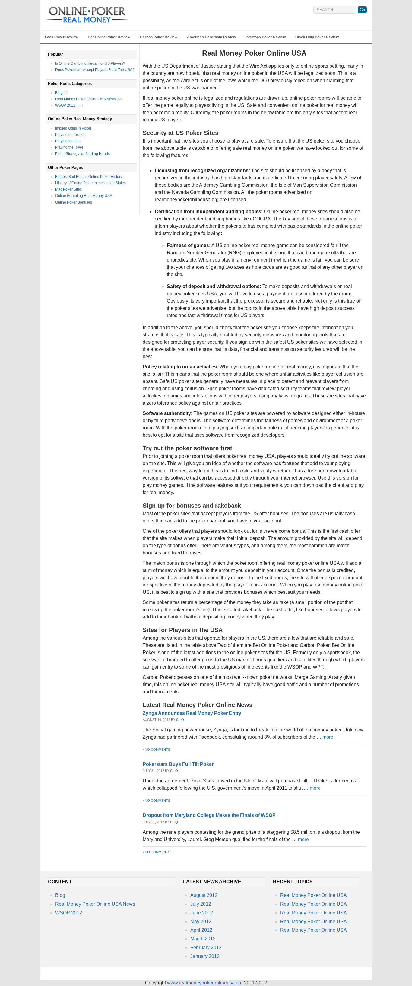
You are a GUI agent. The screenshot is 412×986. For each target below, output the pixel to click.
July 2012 (200, 904)
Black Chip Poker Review (317, 37)
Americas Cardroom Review (211, 37)
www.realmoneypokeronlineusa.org (205, 982)
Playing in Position (70, 135)
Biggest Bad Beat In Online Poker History (88, 177)
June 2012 (201, 912)
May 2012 (200, 921)
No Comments (157, 749)
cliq (180, 719)
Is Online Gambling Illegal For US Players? (90, 63)
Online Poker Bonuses (73, 202)
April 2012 (201, 930)
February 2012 (206, 947)
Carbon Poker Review (158, 37)
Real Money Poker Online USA (313, 895)
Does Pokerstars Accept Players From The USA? (95, 70)
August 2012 (203, 895)
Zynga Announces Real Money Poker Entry (192, 713)
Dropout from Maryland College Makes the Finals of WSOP (209, 815)
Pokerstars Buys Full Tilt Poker (178, 764)
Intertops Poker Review (266, 37)
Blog (59, 93)
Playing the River (69, 147)
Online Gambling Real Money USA (83, 196)
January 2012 (205, 956)
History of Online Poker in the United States (90, 183)
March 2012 (203, 938)
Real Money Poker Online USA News (85, 99)
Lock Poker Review (61, 37)
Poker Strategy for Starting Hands (82, 154)
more (327, 737)
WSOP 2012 (65, 105)
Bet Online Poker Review (109, 37)
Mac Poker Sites (68, 189)
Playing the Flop (68, 141)
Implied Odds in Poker (73, 128)
